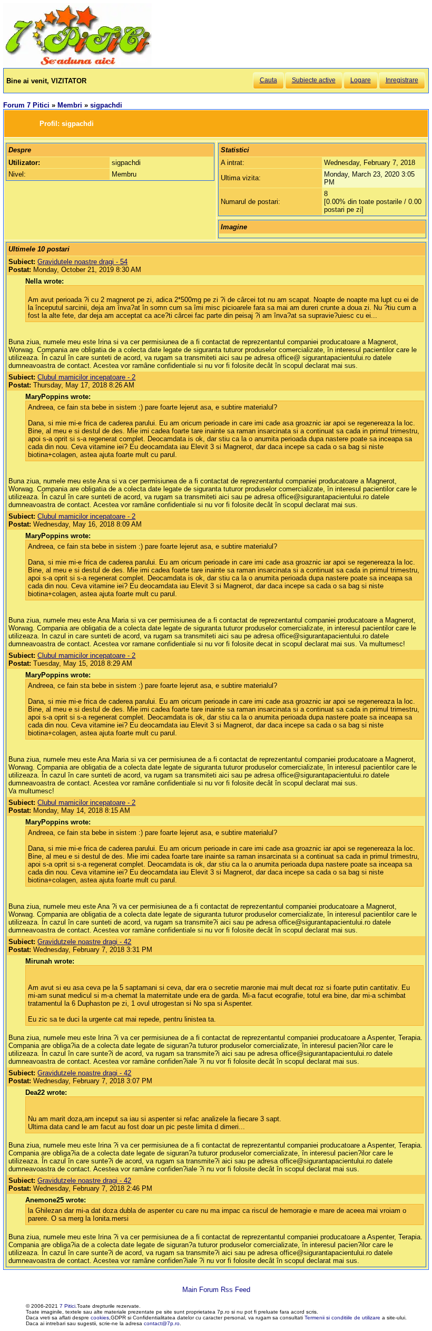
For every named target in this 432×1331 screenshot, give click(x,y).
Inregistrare (402, 80)
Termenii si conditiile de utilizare (342, 1317)
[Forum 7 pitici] (77, 64)
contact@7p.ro (162, 1323)
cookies (100, 1317)
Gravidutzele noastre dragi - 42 (84, 942)
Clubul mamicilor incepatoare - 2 (86, 377)
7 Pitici (67, 1306)
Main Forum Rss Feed (216, 1290)
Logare (360, 80)
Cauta (268, 80)
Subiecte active (314, 80)
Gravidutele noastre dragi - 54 (82, 262)
